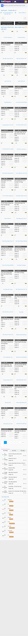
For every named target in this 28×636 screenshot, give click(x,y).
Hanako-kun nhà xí (12, 458)
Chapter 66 (3, 206)
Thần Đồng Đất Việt (13, 481)
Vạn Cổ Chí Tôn (4, 88)
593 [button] (23, 442)
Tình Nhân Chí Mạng (19, 272)
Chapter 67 (4, 24)
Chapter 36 (3, 161)
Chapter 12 (3, 46)
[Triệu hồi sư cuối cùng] (21, 149)
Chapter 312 (3, 229)
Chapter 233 (3, 436)
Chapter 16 (16, 278)
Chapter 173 (3, 251)
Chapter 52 (19, 24)
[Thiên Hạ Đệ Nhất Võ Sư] (20, 402)
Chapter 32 (16, 90)
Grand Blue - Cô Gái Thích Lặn (15, 486)
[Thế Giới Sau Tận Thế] (7, 423)
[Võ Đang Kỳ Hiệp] (21, 37)
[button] (3, 18)
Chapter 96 (16, 140)
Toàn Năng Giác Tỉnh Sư (20, 225)
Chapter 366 (3, 302)
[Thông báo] (15, 1)
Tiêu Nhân (16, 319)
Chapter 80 (3, 113)
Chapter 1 (3, 71)
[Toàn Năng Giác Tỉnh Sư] (20, 218)
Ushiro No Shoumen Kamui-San (15, 453)
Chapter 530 (3, 93)
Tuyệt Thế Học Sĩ (18, 88)
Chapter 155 (16, 324)
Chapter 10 (3, 50)
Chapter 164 (16, 46)
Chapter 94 (16, 368)
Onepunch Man (12, 467)
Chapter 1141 (3, 135)
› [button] (2, 445)
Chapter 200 (16, 303)
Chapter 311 (3, 231)
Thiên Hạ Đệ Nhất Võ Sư (20, 410)
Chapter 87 (3, 415)
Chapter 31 (16, 92)
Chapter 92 (16, 371)
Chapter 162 (16, 50)
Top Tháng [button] (5, 450)
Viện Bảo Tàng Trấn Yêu (6, 65)
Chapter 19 (16, 274)
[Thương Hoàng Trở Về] (7, 379)
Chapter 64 (3, 210)
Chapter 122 (11, 460)
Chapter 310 (3, 232)
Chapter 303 (11, 469)
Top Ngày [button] (23, 450)
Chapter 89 (3, 411)
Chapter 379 (16, 158)
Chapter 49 (11, 455)
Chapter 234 (3, 434)
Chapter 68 (16, 256)
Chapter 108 (11, 488)
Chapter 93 (16, 369)
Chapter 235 (3, 433)
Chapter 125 (16, 208)
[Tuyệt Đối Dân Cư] (7, 102)
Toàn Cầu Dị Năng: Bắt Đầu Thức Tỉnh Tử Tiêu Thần (6, 274)
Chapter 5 (16, 71)
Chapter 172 (3, 253)
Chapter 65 (3, 208)
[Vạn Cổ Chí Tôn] (7, 81)
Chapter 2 (3, 69)
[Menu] (26, 2)
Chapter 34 (3, 164)
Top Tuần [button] (14, 450)
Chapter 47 (3, 389)
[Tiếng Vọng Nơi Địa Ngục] (21, 334)
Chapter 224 (16, 113)
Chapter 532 (3, 90)
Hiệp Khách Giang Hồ (13, 472)
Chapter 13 (3, 368)
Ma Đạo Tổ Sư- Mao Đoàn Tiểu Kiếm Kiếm (17, 491)
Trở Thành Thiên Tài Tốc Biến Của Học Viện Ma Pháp (20, 134)
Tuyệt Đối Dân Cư (5, 109)
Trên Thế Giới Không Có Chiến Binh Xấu (7, 22)
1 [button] (5, 442)
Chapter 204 (16, 301)
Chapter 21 (16, 185)
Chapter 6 (16, 69)
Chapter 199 (11, 483)
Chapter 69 (16, 255)
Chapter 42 (11, 465)
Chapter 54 (3, 187)
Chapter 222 (16, 116)
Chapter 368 (3, 298)
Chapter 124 (16, 210)
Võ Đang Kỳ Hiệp (18, 44)
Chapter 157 (16, 321)
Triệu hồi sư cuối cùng (19, 156)
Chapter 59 (3, 347)
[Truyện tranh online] (6, 1)
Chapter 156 (16, 323)
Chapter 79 (3, 115)
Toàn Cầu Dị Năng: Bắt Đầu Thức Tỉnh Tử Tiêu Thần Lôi (19, 250)
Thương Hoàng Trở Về (6, 387)
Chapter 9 (3, 326)
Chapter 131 (16, 229)
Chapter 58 (3, 348)
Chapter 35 (3, 163)
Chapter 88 (3, 413)
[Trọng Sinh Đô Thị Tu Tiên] (7, 124)
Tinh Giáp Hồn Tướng (6, 296)
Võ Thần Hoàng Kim (5, 44)
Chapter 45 (3, 392)
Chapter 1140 (3, 137)
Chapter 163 (16, 48)
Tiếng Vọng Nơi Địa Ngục (20, 342)
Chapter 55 (3, 185)
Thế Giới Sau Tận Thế (6, 431)
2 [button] (8, 442)
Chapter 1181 (11, 479)
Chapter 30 (16, 93)
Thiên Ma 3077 (4, 410)
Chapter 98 (16, 137)
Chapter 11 (3, 48)
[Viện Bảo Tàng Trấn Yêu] (7, 58)
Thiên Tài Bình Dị (21, 22)
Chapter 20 (16, 187)
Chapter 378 (16, 160)
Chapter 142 (11, 493)
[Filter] (26, 27)
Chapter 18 (16, 276)
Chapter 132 (16, 227)
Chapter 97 (16, 138)
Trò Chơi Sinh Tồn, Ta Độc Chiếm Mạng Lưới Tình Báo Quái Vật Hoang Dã (7, 158)
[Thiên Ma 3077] (7, 402)
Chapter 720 (11, 474)
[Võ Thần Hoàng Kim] (7, 37)
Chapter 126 (16, 206)
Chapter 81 (3, 111)
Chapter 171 (3, 255)
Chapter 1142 (3, 134)
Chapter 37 (16, 345)
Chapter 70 (16, 253)
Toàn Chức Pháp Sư (13, 477)
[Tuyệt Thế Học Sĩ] (21, 81)
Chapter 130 (16, 231)
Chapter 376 (16, 161)
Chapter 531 (3, 92)
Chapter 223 (16, 114)
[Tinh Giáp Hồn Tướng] (7, 289)
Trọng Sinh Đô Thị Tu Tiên (7, 132)
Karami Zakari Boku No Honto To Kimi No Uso (18, 463)
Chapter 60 (3, 345)
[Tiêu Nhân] (20, 311)
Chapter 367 (3, 300)
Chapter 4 (16, 72)
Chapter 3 (3, 67)
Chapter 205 (16, 300)
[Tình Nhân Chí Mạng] (21, 265)
